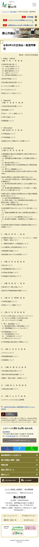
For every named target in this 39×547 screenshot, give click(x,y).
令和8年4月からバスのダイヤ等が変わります (20, 25)
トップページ (5, 11)
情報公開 (4, 465)
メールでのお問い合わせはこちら (19, 440)
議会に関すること (7, 470)
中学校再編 (30, 17)
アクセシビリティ (12, 492)
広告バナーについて (26, 492)
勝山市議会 (13, 11)
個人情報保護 (29, 489)
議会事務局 (6, 432)
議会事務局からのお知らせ (11, 455)
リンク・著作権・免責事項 (13, 489)
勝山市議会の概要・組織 (10, 460)
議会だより (5, 474)
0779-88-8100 (10, 436)
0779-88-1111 (13, 505)
